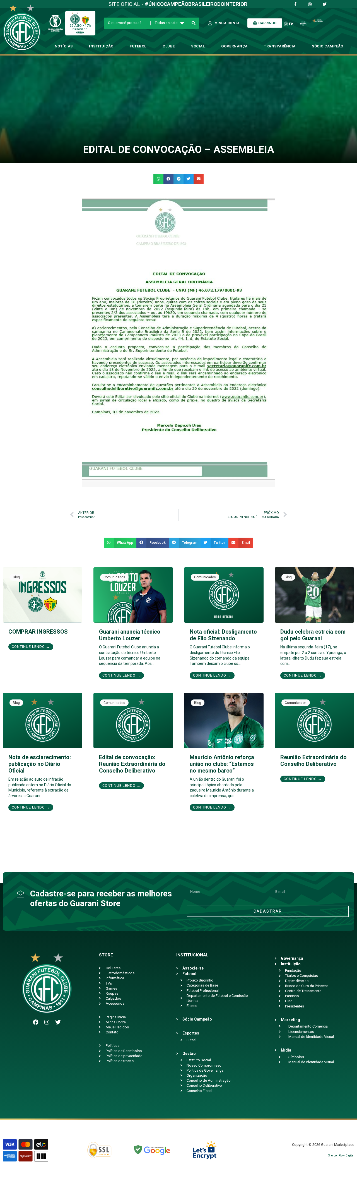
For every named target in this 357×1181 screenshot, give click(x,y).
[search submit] (193, 23)
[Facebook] (35, 1022)
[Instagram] (47, 1022)
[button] (158, 179)
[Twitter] (58, 1022)
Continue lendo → (31, 646)
